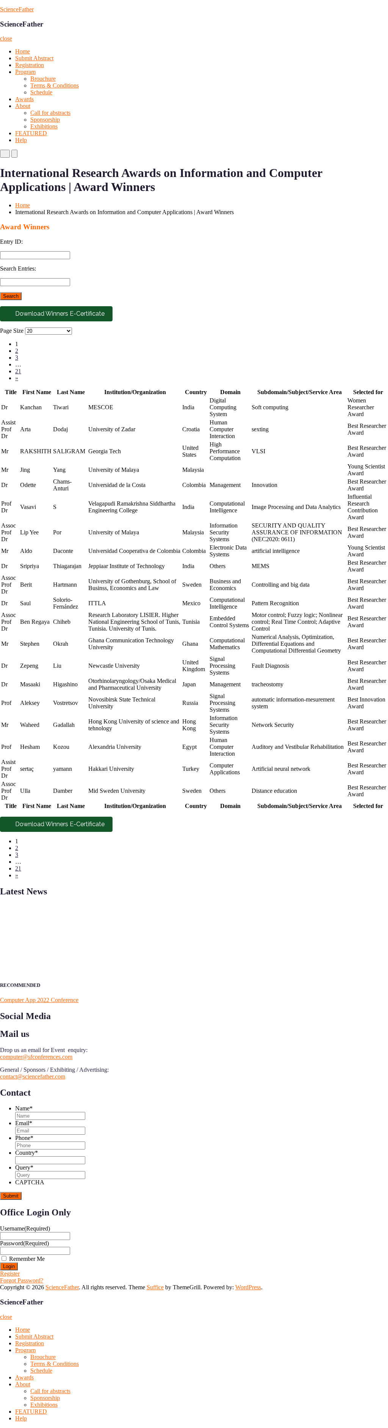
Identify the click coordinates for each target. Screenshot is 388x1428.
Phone (24, 1138)
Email (23, 1123)
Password (24, 1243)
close (6, 38)
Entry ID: (11, 241)
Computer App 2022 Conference (39, 1000)
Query (24, 1167)
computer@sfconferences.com (36, 1057)
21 (18, 371)
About (22, 106)
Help (21, 140)
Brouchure (43, 78)
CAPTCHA (29, 1182)
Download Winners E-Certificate (59, 313)
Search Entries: (18, 268)
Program (25, 72)
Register (10, 1273)
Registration (29, 65)
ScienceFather (17, 9)
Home (22, 51)
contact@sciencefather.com (32, 1076)
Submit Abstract (34, 58)
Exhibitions (44, 126)
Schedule (41, 92)
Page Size (11, 330)
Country (26, 1152)
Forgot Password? (21, 1280)
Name (24, 1108)
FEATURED (31, 133)
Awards (24, 99)
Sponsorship (45, 119)
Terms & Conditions (54, 85)
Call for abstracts (50, 113)
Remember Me (27, 1259)
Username (25, 1228)
